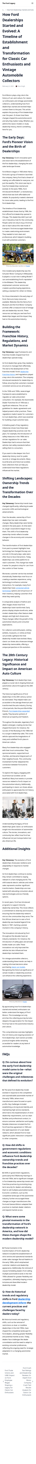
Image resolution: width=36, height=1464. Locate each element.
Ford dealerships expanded (19, 711)
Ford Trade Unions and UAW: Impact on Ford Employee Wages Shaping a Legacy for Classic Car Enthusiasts (9, 1381)
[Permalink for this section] (22, 151)
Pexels (28, 266)
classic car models (18, 967)
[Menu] (32, 3)
